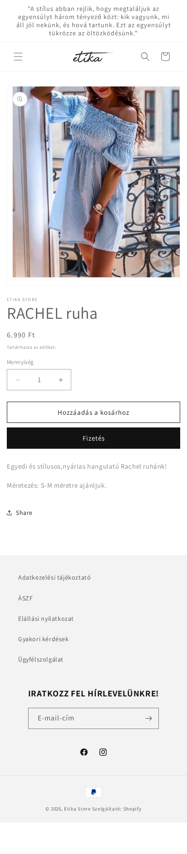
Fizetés (94, 438)
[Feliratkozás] (148, 718)
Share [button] (24, 513)
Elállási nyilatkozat (46, 618)
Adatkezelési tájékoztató (54, 577)
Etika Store (77, 809)
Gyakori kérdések (43, 639)
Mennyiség (20, 362)
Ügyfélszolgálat (41, 659)
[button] (18, 57)
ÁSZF (25, 598)
